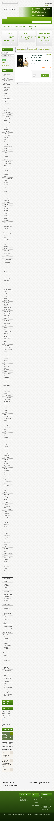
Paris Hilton (6, 315)
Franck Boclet (7, 198)
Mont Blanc (6, 513)
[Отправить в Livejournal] (32, 49)
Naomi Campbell (7, 289)
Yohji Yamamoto (7, 373)
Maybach (6, 381)
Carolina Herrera (7, 148)
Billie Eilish (6, 127)
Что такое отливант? (37, 9)
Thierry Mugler (7, 347)
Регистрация (5, 62)
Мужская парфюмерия (6, 384)
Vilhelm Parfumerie (6, 369)
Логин (4, 52)
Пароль (5, 55)
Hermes (5, 218)
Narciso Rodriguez (6, 292)
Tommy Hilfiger (7, 356)
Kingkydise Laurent (6, 240)
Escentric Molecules (6, 192)
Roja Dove (6, 333)
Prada (5, 325)
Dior (5, 172)
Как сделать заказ (24, 797)
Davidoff (6, 171)
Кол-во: (34, 73)
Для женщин (7, 78)
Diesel (5, 433)
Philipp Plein (6, 539)
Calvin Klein (6, 144)
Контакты (35, 802)
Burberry (6, 137)
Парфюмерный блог (37, 14)
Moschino (6, 287)
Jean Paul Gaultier (32, 26)
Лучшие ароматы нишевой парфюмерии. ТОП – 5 (7, 735)
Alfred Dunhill (7, 391)
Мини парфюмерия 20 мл (7, 613)
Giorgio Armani (7, 202)
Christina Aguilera (8, 163)
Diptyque (6, 174)
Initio (5, 222)
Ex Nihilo (6, 195)
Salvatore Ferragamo (6, 335)
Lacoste (5, 242)
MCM (5, 277)
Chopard (6, 156)
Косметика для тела (7, 674)
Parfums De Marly (8, 313)
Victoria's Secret (7, 366)
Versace (5, 362)
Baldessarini (6, 405)
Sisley (5, 343)
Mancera (6, 266)
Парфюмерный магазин (38, 15)
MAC (5, 257)
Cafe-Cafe (6, 414)
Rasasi (5, 327)
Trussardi (6, 358)
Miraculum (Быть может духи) (8, 279)
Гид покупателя (36, 8)
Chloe (5, 154)
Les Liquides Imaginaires (6, 251)
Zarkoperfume (7, 379)
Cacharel (6, 143)
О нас (29, 814)
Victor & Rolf (6, 364)
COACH (5, 165)
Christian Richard (8, 161)
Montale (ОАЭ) (7, 282)
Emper (5, 443)
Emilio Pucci (6, 188)
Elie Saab (6, 184)
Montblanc (6, 284)
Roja (5, 546)
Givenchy (6, 204)
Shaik (5, 341)
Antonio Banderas (8, 112)
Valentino (6, 360)
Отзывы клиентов (34, 800)
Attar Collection (7, 124)
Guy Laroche (6, 210)
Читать (10, 43)
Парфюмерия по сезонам (8, 691)
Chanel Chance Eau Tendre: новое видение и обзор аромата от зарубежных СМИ (6, 763)
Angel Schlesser (7, 108)
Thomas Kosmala (8, 349)
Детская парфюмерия (6, 94)
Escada (5, 189)
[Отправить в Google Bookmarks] (35, 48)
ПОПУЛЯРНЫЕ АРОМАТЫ (6, 75)
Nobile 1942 (6, 300)
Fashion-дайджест (36, 11)
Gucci (5, 206)
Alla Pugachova (7, 105)
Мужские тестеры (8, 596)
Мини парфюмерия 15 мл (7, 608)
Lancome (6, 246)
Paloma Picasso (7, 311)
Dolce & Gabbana (8, 178)
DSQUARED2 (6, 180)
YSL (4, 375)
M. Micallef (6, 255)
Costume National (8, 167)
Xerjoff (5, 371)
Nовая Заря (6, 302)
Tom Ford (6, 355)
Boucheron (6, 133)
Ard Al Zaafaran (7, 114)
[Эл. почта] (48, 54)
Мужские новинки (6, 90)
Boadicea (6, 129)
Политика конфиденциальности (41, 814)
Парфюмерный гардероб (38, 12)
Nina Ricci (6, 296)
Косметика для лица (7, 671)
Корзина (47, 5)
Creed (5, 169)
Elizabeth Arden (7, 186)
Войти (3, 60)
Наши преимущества (35, 804)
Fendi (5, 450)
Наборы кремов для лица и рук (7, 677)
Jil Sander (6, 228)
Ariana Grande (7, 116)
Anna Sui (6, 110)
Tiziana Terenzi (7, 353)
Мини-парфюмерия (6, 603)
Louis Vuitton (7, 253)
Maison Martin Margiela (7, 263)
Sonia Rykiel (6, 345)
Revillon (5, 329)
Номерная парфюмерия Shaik (7, 648)
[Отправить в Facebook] (21, 48)
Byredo (5, 141)
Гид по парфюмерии (6, 684)
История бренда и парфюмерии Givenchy (5, 755)
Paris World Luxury (6, 321)
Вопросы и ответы (24, 799)
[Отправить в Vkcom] (20, 51)
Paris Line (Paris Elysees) (7, 317)
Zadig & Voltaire (7, 572)
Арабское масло (7, 645)
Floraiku (5, 197)
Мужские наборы (8, 628)
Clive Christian (7, 427)
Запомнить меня (7, 58)
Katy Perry (6, 235)
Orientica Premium (6, 305)
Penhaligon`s (7, 323)
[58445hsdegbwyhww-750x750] (23, 60)
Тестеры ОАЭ (6, 591)
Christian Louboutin (6, 158)
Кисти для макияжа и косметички (6, 667)
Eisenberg (6, 182)
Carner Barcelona (8, 146)
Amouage (6, 107)
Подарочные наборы (6, 622)
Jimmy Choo (6, 230)
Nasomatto (6, 294)
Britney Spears (7, 135)
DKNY (5, 176)
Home (4, 26)
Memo (5, 511)
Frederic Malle (7, 200)
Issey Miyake (7, 224)
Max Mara (6, 275)
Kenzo (5, 237)
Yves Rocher (6, 377)
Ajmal (5, 101)
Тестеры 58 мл (7, 598)
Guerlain (6, 208)
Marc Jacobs (6, 268)
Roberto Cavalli (7, 331)
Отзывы (26, 83)
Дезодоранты (6, 652)
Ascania (5, 120)
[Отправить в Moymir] (44, 49)
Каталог (10, 26)
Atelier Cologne (7, 122)
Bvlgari (5, 139)
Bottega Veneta (7, 131)
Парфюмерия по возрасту (8, 688)
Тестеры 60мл (7, 600)
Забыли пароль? (5, 65)
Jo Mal (5, 232)
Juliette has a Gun (8, 233)
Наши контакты (32, 816)
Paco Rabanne (7, 309)
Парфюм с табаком (4, 770)
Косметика (5, 663)
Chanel (5, 152)
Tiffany (5, 351)
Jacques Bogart (7, 476)
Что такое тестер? (46, 8)
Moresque (6, 285)
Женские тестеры (8, 594)
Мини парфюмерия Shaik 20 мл (7, 618)
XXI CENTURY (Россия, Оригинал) (7, 631)
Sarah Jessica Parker (7, 339)
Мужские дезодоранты (7, 659)
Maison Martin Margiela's (7, 501)
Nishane (6, 298)
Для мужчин (7, 80)
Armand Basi (7, 118)
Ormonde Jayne (7, 307)
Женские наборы (8, 626)
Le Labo (5, 492)
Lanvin (5, 248)
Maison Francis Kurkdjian (7, 260)
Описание (19, 83)
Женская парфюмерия (19, 26)
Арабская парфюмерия (6, 635)
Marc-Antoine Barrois (7, 270)
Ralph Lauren (7, 542)
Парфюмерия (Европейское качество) (6, 580)
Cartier (5, 150)
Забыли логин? (5, 64)
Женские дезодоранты (7, 656)
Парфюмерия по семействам (8, 695)
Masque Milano (7, 273)
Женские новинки (8, 87)
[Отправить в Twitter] (20, 49)
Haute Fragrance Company (7, 212)
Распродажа (47, 9)
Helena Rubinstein (6, 216)
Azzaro (5, 126)
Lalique (5, 244)
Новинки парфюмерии (6, 84)
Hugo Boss (6, 220)
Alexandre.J (6, 103)
